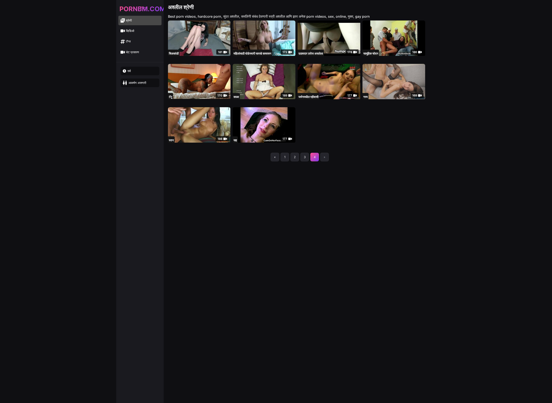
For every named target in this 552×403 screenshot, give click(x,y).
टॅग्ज (128, 41)
